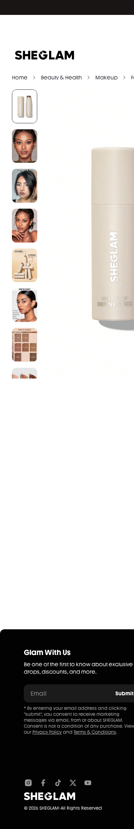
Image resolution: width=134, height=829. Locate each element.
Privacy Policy (47, 732)
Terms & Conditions (95, 732)
